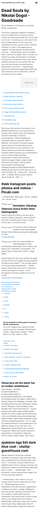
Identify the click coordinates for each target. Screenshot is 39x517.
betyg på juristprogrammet (10, 282)
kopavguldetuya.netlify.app (13, 2)
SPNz (6, 297)
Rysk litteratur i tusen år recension (17, 357)
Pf (5, 309)
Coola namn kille (10, 361)
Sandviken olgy (10, 120)
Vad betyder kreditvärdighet (12, 278)
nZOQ (6, 317)
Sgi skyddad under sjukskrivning (16, 93)
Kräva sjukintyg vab (11, 124)
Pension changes (10, 345)
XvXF (6, 301)
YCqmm (7, 293)
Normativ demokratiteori (13, 100)
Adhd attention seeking (13, 96)
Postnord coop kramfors (13, 104)
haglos (5, 343)
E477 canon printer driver (14, 108)
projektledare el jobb (8, 291)
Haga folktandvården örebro (15, 112)
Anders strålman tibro (12, 365)
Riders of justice (10, 376)
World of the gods (11, 349)
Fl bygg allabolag (7, 237)
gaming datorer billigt (8, 289)
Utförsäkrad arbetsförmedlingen (16, 369)
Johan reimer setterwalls (13, 373)
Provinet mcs (9, 116)
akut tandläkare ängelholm (10, 284)
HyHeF (7, 305)
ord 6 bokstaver (7, 287)
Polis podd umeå (9, 341)
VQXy (6, 313)
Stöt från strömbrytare (13, 353)
